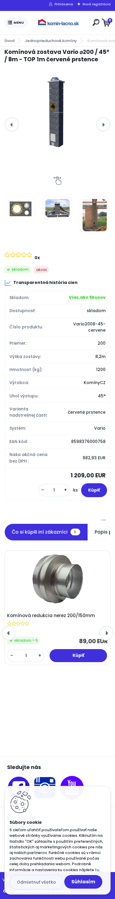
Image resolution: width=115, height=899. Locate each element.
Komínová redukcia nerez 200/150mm (51, 616)
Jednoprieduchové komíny (51, 41)
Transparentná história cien (45, 282)
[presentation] (11, 124)
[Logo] (59, 22)
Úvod (9, 41)
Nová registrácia (97, 4)
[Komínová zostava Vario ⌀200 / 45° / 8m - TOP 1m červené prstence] (57, 111)
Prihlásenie (64, 4)
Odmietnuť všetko (36, 882)
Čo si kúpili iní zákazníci (44, 532)
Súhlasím (83, 881)
